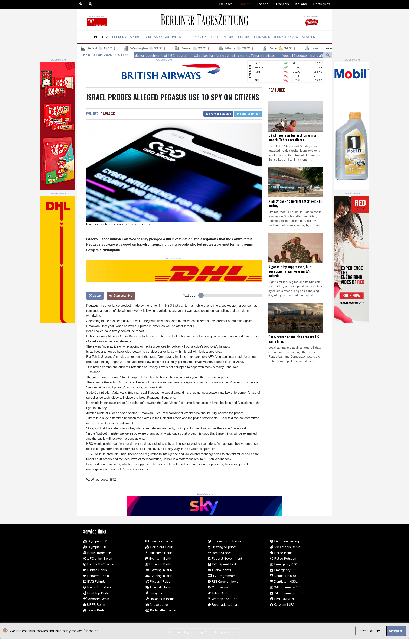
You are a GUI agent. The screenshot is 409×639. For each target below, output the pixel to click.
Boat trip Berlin (97, 593)
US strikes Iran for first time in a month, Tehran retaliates (189, 55)
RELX (258, 81)
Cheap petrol (159, 605)
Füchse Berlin (96, 570)
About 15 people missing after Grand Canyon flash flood (278, 56)
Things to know (286, 37)
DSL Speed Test (223, 564)
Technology (196, 37)
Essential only (370, 631)
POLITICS (92, 113)
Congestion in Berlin (226, 541)
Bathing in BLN (161, 570)
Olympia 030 (96, 547)
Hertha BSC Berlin (100, 564)
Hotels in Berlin (160, 564)
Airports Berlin (98, 599)
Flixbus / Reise (159, 582)
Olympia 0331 (97, 541)
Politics (101, 37)
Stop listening (122, 295)
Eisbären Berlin (97, 576)
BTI (256, 68)
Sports (135, 37)
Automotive (174, 37)
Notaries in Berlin (161, 599)
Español (263, 4)
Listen (96, 295)
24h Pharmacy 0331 (288, 593)
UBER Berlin (95, 605)
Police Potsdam (285, 558)
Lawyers (155, 593)
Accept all (396, 631)
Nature (229, 37)
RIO (257, 72)
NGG (257, 76)
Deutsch (226, 4)
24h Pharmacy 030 (287, 587)
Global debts (221, 570)
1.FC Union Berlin (99, 558)
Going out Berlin (161, 547)
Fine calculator (160, 587)
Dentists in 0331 (285, 582)
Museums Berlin (160, 553)
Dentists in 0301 (285, 576)
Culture (244, 37)
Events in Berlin (160, 558)
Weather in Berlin (287, 547)
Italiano (301, 4)
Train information (98, 587)
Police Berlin (282, 553)
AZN (257, 64)
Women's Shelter (223, 599)
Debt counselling (286, 541)
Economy (119, 37)
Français (282, 4)
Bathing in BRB (161, 576)
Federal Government (226, 558)
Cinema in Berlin (161, 541)
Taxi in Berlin (95, 610)
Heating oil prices (223, 547)
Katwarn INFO (283, 605)
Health (215, 37)
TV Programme (223, 576)
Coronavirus (220, 587)
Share (220, 114)
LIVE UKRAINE (284, 599)
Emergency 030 (285, 564)
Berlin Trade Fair (98, 553)
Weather (308, 37)
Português (321, 4)
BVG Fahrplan (96, 582)
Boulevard (153, 37)
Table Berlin (220, 593)
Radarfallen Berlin (162, 610)
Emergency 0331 (286, 570)
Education (262, 37)
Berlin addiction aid (225, 605)
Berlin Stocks (221, 553)
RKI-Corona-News (224, 582)
